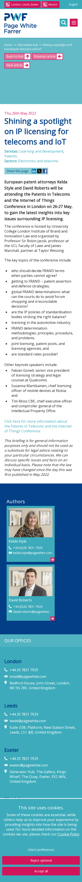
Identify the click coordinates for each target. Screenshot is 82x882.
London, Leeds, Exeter (24, 4)
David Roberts (20, 600)
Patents (10, 156)
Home (8, 45)
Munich (53, 4)
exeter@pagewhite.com (29, 765)
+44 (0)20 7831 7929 (27, 548)
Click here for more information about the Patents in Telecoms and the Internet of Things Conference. (38, 426)
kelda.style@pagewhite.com (32, 553)
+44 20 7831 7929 (24, 669)
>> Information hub (25, 45)
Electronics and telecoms (38, 161)
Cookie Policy (68, 834)
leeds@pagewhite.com (28, 720)
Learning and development (41, 151)
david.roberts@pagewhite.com (32, 612)
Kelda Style (17, 541)
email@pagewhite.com (28, 676)
